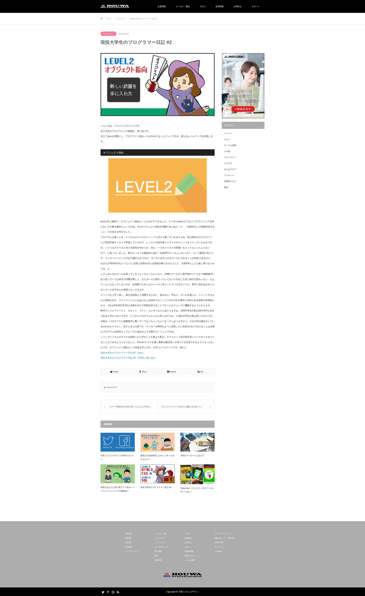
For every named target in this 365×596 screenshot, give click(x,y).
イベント (228, 133)
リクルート (229, 175)
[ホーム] (101, 14)
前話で (104, 136)
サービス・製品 (183, 6)
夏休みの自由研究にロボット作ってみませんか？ (157, 457)
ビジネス (228, 163)
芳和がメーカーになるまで (192, 455)
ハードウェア (160, 538)
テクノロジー (230, 157)
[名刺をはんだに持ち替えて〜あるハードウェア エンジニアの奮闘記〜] (118, 473)
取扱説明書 (189, 551)
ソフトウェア (160, 542)
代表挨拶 (128, 538)
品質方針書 (219, 542)
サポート (255, 6)
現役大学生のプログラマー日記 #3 (155, 487)
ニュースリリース (131, 551)
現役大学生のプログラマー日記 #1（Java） (123, 352)
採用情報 (220, 6)
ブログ (203, 6)
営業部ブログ (230, 181)
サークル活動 (230, 145)
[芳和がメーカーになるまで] (197, 442)
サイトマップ (220, 547)
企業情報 (162, 6)
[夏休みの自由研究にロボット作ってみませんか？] (157, 442)
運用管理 (158, 560)
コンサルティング (161, 547)
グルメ (227, 139)
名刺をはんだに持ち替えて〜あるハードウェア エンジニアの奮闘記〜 (117, 489)
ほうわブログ (108, 33)
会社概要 (128, 547)
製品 (226, 187)
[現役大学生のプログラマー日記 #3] (157, 473)
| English (218, 551)
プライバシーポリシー (223, 533)
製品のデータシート (192, 555)
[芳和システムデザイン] (115, 6)
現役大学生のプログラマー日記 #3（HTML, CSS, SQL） (129, 357)
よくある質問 (190, 560)
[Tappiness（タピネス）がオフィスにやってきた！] (197, 474)
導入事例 (158, 551)
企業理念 (128, 542)
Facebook (108, 591)
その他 (227, 151)
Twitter (103, 591)
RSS (117, 591)
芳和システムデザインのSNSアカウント (117, 457)
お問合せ (238, 6)
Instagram (112, 591)
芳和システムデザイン (189, 591)
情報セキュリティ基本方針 (225, 538)
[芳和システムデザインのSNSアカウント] (118, 442)
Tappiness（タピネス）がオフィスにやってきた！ (197, 490)
